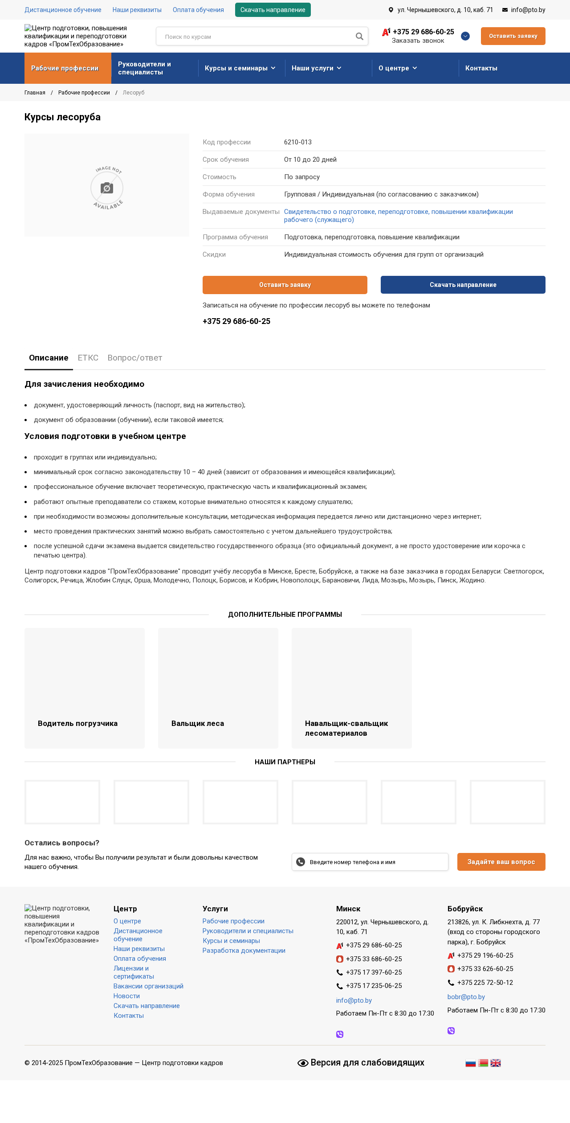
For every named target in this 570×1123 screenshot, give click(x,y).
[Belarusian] (483, 1061)
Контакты (481, 68)
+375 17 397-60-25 (374, 972)
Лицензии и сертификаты (134, 972)
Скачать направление (272, 9)
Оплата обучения (198, 9)
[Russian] (471, 1061)
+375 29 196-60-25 (485, 955)
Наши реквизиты (137, 9)
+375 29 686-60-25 (423, 32)
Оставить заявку (513, 36)
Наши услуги (313, 68)
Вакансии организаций (148, 986)
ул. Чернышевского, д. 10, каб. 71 (445, 9)
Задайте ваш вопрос (501, 862)
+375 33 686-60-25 (374, 959)
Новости (127, 996)
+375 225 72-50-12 (485, 983)
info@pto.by (528, 9)
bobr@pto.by (466, 997)
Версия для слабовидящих (366, 1062)
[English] (495, 1061)
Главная (35, 93)
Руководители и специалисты (144, 68)
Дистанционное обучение (63, 9)
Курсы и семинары (236, 68)
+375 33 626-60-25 (485, 969)
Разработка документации (244, 951)
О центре (394, 68)
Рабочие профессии (64, 68)
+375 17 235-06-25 (374, 986)
